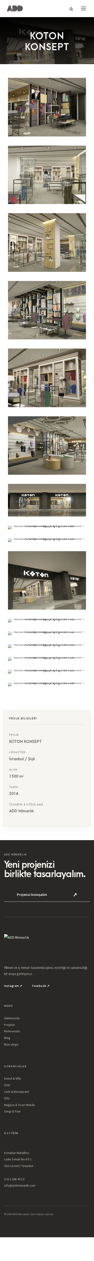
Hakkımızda (12, 1018)
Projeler (9, 1025)
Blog (7, 1038)
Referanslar (12, 1031)
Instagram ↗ (13, 986)
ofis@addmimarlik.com (19, 1185)
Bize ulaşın (11, 1044)
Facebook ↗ (41, 986)
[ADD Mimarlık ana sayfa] (47, 943)
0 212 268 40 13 (14, 1179)
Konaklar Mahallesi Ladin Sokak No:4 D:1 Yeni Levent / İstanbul (18, 1159)
